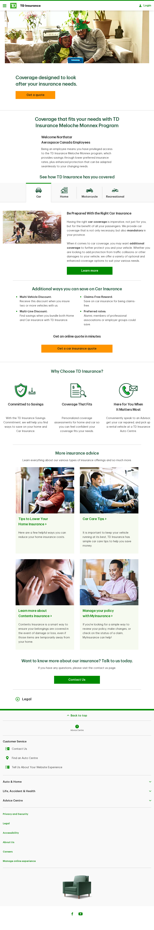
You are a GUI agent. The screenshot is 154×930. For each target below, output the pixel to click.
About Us (8, 842)
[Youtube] (81, 914)
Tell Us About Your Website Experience (37, 767)
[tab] (38, 192)
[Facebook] (72, 914)
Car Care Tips (93, 519)
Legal (6, 823)
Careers (8, 851)
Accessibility (11, 833)
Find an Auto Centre (25, 758)
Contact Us (19, 748)
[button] (35, 95)
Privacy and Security (15, 814)
